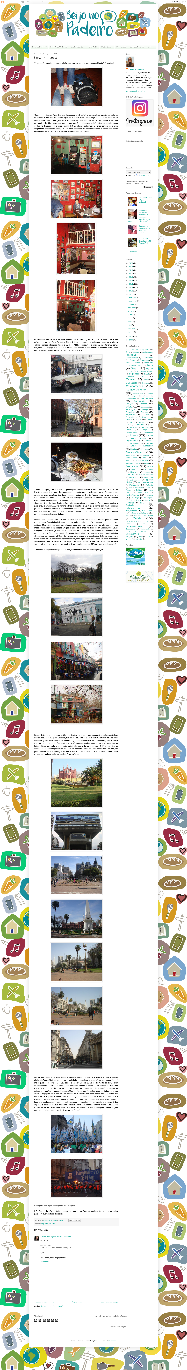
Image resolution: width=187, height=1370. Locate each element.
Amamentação (132, 357)
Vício (141, 537)
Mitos (137, 463)
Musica (134, 469)
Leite (133, 446)
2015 (131, 280)
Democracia (139, 401)
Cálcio (144, 376)
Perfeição (149, 485)
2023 (131, 263)
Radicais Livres (135, 500)
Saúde (137, 518)
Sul (144, 524)
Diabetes (143, 404)
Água (128, 352)
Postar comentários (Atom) (52, 1306)
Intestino (149, 441)
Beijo (134, 368)
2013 (131, 287)
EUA (139, 420)
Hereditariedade (131, 432)
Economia (145, 407)
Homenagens (147, 432)
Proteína (149, 495)
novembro (132, 301)
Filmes (128, 425)
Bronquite (130, 376)
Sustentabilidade (134, 526)
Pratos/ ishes (143, 492)
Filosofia (140, 424)
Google (144, 430)
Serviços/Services (137, 47)
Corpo (134, 396)
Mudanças (132, 466)
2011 (131, 294)
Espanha (145, 415)
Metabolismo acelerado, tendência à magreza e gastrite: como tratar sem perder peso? (139, 215)
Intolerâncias (135, 443)
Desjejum (129, 404)
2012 (131, 291)
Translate (145, 175)
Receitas (130, 503)
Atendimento (148, 363)
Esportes (145, 417)
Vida (148, 537)
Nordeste (146, 472)
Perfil (130, 487)
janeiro (131, 332)
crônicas (145, 396)
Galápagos (133, 427)
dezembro (132, 297)
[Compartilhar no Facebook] (77, 1220)
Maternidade (144, 455)
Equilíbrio (130, 414)
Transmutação (145, 529)
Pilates (148, 487)
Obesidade (133, 477)
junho (130, 318)
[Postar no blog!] (72, 1220)
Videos (150, 47)
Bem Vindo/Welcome (58, 47)
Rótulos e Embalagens (139, 513)
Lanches (149, 443)
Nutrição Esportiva (146, 475)
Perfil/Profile (93, 47)
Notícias (130, 474)
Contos (150, 393)
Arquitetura (144, 360)
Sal (127, 515)
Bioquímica (133, 374)
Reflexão (130, 505)
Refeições (144, 503)
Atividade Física (135, 365)
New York (134, 472)
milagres (128, 460)
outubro (131, 304)
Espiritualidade (131, 417)
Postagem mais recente (44, 1302)
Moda (146, 463)
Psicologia (135, 498)
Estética (129, 420)
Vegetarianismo (133, 534)
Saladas (137, 515)
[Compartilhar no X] (74, 1220)
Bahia (150, 365)
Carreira (145, 383)
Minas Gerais (142, 460)
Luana (43, 1237)
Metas (144, 458)
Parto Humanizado (145, 482)
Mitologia (129, 463)
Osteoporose (135, 480)
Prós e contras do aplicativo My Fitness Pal (145, 241)
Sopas (128, 524)
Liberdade (148, 446)
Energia (145, 410)
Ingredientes (132, 440)
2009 (131, 340)
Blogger (112, 1341)
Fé (131, 422)
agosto (131, 311)
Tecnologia (130, 529)
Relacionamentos (133, 508)
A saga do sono (132, 350)
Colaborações (134, 386)
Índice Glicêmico (138, 438)
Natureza (149, 470)
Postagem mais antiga (109, 1302)
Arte (128, 362)
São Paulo (148, 515)
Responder (44, 1261)
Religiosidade (131, 510)
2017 (131, 274)
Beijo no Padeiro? (39, 47)
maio (130, 322)
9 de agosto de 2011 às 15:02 (59, 1237)
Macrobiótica (134, 452)
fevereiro (132, 329)
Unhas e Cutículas (136, 531)
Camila (130, 379)
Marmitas (133, 252)
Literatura (145, 449)
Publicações (121, 47)
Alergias (136, 352)
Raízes (147, 500)
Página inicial (77, 1302)
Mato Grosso (131, 458)
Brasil (146, 374)
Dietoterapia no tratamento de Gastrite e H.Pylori (145, 229)
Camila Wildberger (136, 69)
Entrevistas (130, 412)
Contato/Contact (77, 47)
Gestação (144, 427)
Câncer (146, 380)
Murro (150, 467)
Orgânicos (148, 477)
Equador (144, 412)
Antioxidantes (147, 357)
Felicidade (143, 422)
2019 (131, 267)
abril (130, 325)
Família (150, 420)
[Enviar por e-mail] (69, 1220)
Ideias (134, 435)
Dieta (129, 406)
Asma (137, 363)
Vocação (139, 539)
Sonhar (146, 521)
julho (130, 315)
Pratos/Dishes (107, 47)
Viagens (52, 1224)
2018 (131, 270)
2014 (131, 284)
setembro (132, 308)
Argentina (44, 1224)
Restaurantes (147, 510)
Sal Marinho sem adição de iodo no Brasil (145, 200)
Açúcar (144, 349)
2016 (131, 277)
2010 (131, 336)
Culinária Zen (146, 398)
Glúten (128, 430)
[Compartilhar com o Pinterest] (79, 1220)
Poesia (128, 490)
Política (139, 490)
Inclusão (149, 436)
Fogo (151, 425)
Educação (130, 409)
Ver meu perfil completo (135, 91)
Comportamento (136, 389)
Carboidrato (131, 383)
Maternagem (130, 455)
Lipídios (133, 449)
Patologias (134, 485)
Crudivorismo (131, 398)
